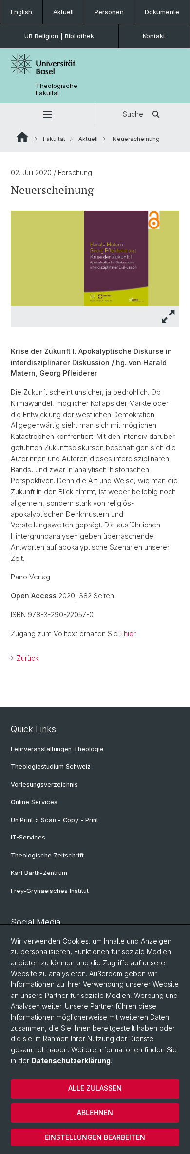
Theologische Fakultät (56, 89)
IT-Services (28, 837)
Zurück (26, 658)
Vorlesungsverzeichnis (44, 784)
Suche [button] (133, 114)
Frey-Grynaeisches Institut (50, 890)
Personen (109, 12)
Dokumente (162, 12)
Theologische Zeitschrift (47, 855)
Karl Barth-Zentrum (39, 872)
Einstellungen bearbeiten (95, 1137)
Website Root (22, 137)
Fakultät (54, 138)
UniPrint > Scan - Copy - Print (54, 819)
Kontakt (154, 36)
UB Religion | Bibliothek (59, 36)
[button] (47, 114)
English (21, 12)
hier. (130, 633)
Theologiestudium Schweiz (51, 766)
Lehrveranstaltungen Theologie (57, 748)
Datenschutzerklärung (71, 1060)
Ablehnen (95, 1112)
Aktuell (63, 12)
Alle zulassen (95, 1088)
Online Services (34, 801)
